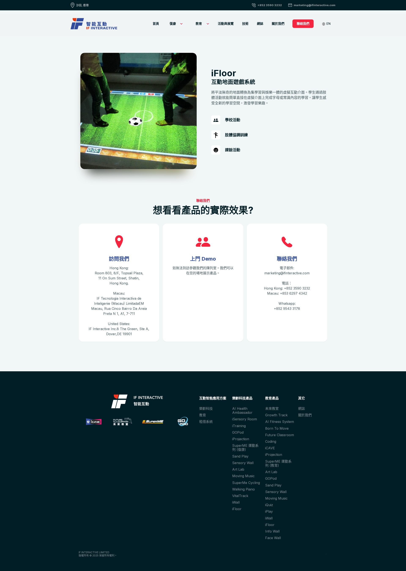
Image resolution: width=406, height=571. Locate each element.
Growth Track (276, 415)
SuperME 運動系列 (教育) (278, 463)
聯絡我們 (303, 24)
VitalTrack (240, 496)
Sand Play (240, 456)
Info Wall (272, 531)
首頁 (156, 24)
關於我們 (278, 24)
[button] (175, 23)
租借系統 (206, 421)
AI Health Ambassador (242, 410)
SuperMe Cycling (246, 483)
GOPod (238, 432)
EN (328, 24)
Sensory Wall (243, 463)
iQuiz (269, 505)
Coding (270, 441)
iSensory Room (244, 419)
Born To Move (277, 428)
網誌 (260, 24)
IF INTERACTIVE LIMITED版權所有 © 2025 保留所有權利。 (98, 554)
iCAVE (270, 448)
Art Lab (238, 469)
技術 (245, 24)
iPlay (269, 511)
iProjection (240, 439)
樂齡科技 (206, 408)
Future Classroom (279, 435)
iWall (236, 502)
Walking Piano (243, 489)
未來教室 (272, 408)
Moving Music (243, 476)
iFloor (236, 509)
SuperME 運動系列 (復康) (245, 447)
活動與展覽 (226, 24)
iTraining (239, 426)
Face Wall (273, 538)
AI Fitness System (279, 421)
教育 (202, 415)
